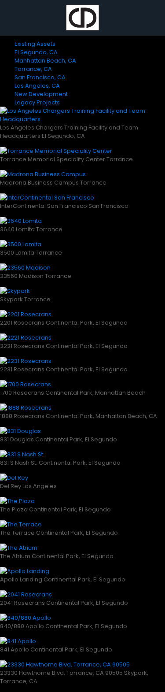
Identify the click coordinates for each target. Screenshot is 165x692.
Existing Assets (35, 44)
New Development (41, 94)
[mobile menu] (153, 17)
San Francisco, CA (40, 77)
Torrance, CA (33, 69)
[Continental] (82, 17)
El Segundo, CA (36, 52)
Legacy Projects (37, 102)
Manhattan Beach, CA (45, 60)
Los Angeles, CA (37, 85)
